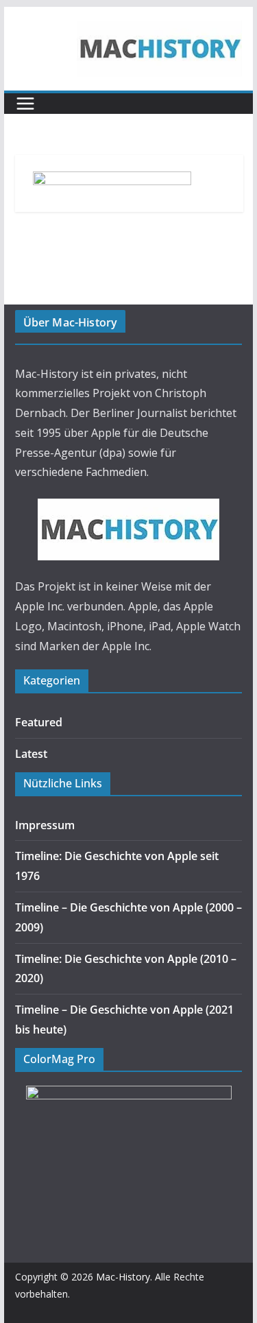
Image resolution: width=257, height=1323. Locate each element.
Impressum (45, 825)
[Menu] (25, 103)
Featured (38, 722)
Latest (31, 753)
